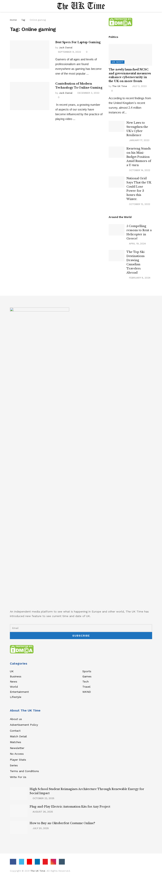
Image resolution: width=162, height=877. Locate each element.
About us (16, 719)
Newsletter (17, 748)
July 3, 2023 (139, 86)
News (13, 681)
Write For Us (18, 777)
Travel (86, 686)
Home (13, 20)
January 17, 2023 (138, 140)
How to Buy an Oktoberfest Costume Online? (62, 823)
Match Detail (18, 736)
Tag (23, 20)
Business (15, 676)
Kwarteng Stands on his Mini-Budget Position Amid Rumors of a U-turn (138, 157)
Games (86, 676)
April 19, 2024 (137, 243)
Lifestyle (15, 696)
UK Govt (117, 62)
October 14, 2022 (139, 170)
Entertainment (19, 691)
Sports (86, 671)
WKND (86, 691)
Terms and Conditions (24, 771)
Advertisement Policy (24, 724)
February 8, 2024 (139, 277)
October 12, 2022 (139, 204)
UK (12, 671)
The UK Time (119, 86)
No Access (17, 753)
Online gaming (38, 20)
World (14, 686)
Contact (15, 730)
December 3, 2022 (88, 93)
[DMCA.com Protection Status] (120, 21)
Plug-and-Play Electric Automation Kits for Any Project (70, 806)
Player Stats (18, 759)
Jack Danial (66, 47)
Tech (85, 681)
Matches (15, 742)
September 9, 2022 (69, 51)
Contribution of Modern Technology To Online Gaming (78, 85)
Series (14, 765)
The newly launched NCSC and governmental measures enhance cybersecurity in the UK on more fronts (130, 75)
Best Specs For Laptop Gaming (78, 42)
